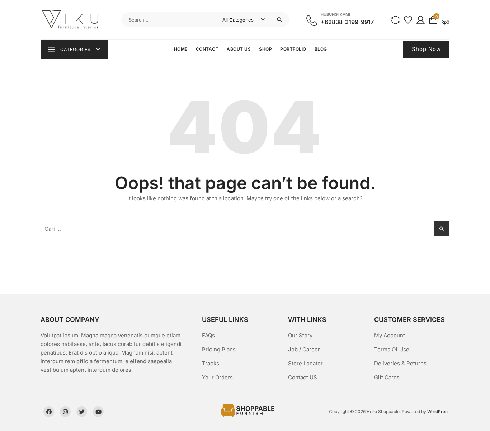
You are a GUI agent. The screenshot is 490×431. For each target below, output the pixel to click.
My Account (389, 335)
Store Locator (305, 363)
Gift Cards (387, 377)
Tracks (210, 363)
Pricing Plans (219, 349)
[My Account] (420, 19)
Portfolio (293, 49)
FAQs (208, 335)
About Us (239, 49)
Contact (207, 49)
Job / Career (304, 349)
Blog (321, 49)
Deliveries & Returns (400, 363)
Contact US (302, 377)
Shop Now (426, 49)
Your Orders (217, 377)
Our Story (300, 335)
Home (181, 49)
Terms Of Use (391, 349)
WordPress (438, 411)
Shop (265, 49)
